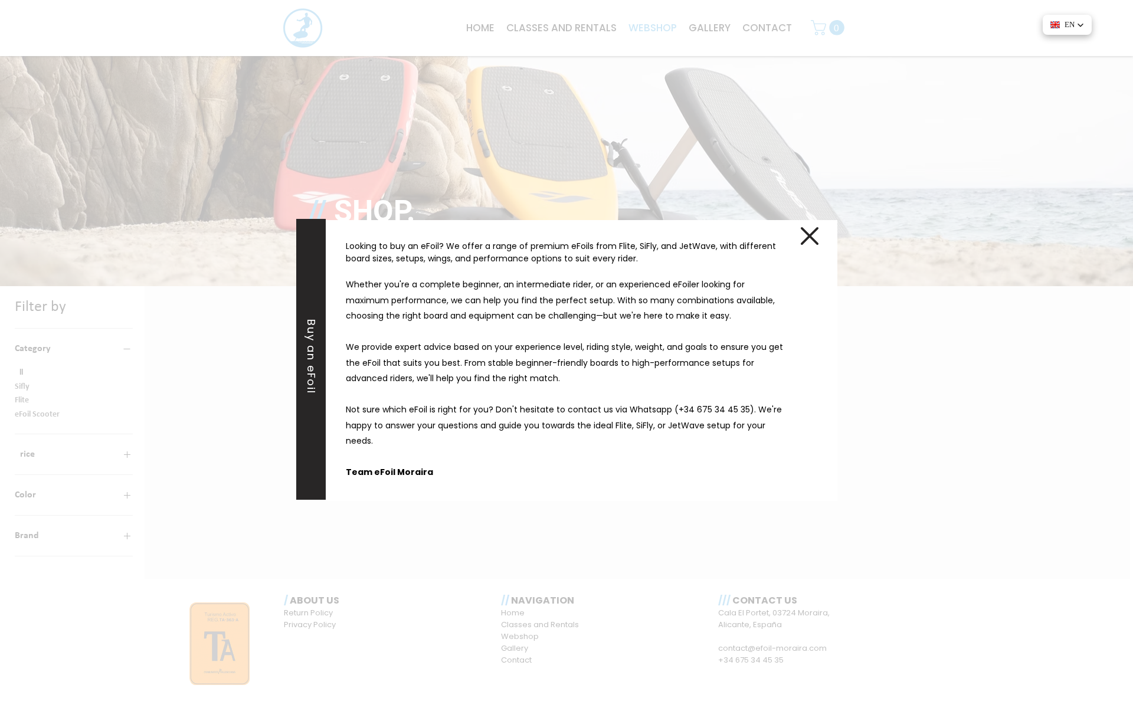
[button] (809, 236)
